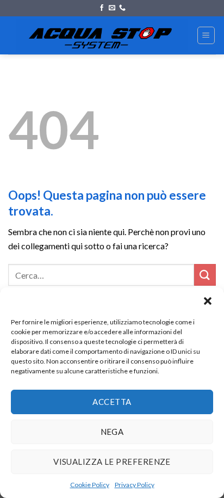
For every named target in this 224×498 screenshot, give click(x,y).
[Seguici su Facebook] (101, 8)
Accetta (111, 402)
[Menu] (206, 35)
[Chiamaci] (122, 8)
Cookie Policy (89, 485)
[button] (207, 301)
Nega (112, 431)
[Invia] (205, 274)
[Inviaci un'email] (112, 8)
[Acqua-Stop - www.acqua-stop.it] (102, 35)
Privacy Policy (134, 485)
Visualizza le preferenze (112, 461)
